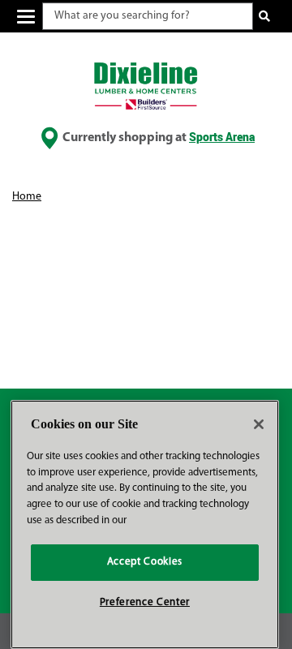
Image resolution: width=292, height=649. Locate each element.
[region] (145, 524)
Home (26, 197)
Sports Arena (222, 136)
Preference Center (145, 602)
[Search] (265, 16)
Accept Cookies (144, 562)
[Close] (259, 424)
